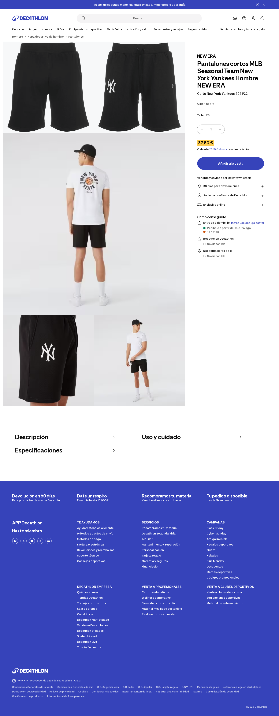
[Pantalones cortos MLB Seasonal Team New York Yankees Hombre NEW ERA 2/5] (48, 87)
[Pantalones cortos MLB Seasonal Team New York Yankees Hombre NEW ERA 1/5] (139, 87)
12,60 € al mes (218, 149)
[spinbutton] (210, 129)
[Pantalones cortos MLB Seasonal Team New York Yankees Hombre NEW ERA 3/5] (94, 224)
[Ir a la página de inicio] (30, 18)
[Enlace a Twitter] (23, 541)
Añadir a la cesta (230, 163)
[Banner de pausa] (258, 5)
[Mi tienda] (235, 18)
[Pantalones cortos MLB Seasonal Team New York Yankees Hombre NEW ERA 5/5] (139, 360)
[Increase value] (220, 129)
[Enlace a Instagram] (40, 541)
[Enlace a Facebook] (15, 541)
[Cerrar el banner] (264, 5)
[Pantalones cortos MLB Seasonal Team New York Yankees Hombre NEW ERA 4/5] (48, 360)
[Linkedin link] (49, 541)
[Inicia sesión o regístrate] (253, 18)
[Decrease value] (201, 129)
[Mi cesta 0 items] (262, 18)
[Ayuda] (244, 18)
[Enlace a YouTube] (32, 541)
